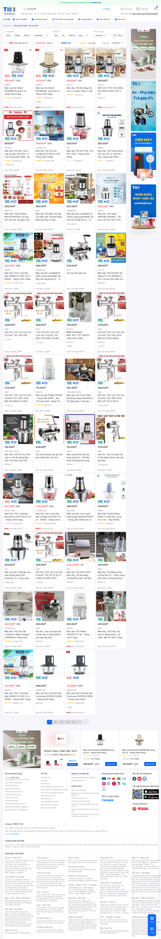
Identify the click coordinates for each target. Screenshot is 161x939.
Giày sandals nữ (49, 897)
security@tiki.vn (23, 810)
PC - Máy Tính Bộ (78, 894)
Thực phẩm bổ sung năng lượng (146, 891)
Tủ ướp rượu (154, 868)
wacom (117, 845)
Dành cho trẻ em (16, 890)
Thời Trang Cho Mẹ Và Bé (14, 860)
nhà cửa (61, 14)
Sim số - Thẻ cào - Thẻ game (118, 913)
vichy (28, 847)
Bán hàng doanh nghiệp (49, 805)
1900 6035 (15, 834)
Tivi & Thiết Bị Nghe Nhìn (113, 875)
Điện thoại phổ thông (16, 903)
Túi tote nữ (50, 923)
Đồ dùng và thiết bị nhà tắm (83, 907)
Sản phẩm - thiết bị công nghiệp (114, 873)
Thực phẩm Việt (24, 882)
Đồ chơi (27, 860)
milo (72, 845)
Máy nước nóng (145, 866)
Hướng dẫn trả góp (11, 801)
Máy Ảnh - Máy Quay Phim (143, 898)
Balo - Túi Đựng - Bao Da (145, 907)
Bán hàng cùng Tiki (78, 780)
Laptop (88, 894)
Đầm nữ (45, 860)
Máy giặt (139, 864)
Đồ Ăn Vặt (76, 926)
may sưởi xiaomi (143, 926)
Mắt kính (88, 869)
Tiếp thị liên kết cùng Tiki (50, 802)
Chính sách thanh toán (79, 798)
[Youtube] (139, 779)
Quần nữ (52, 860)
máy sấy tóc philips (147, 922)
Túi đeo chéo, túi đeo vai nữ (47, 921)
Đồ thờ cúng (76, 911)
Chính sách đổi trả (11, 798)
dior (13, 845)
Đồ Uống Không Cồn (81, 928)
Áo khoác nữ (53, 862)
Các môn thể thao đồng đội (146, 886)
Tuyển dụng (45, 784)
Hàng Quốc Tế (106, 858)
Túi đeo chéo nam (49, 930)
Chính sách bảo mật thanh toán (52, 787)
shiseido (8, 847)
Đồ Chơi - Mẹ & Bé (13, 858)
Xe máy (107, 922)
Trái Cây (8, 880)
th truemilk (30, 845)
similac (142, 845)
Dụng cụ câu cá (142, 884)
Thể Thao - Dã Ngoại (141, 873)
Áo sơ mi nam (51, 877)
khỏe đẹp (52, 14)
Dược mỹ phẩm (24, 926)
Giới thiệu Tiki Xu (47, 799)
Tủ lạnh (138, 862)
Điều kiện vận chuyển (48, 808)
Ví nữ (60, 921)
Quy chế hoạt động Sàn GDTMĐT (83, 777)
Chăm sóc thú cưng (75, 920)
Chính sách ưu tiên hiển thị (80, 801)
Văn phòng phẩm (118, 931)
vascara (8, 845)
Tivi (137, 866)
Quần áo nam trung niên (49, 886)
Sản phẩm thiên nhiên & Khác (17, 919)
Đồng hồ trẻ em (91, 881)
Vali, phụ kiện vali (90, 862)
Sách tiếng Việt (105, 931)
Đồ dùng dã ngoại (146, 877)
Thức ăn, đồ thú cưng (16, 892)
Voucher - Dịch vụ (108, 902)
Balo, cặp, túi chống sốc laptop (82, 861)
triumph (91, 845)
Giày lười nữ (55, 899)
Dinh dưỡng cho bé (16, 866)
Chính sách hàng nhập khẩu (15, 804)
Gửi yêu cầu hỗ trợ (11, 786)
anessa (124, 845)
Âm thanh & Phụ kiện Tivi (141, 860)
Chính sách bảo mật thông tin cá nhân (54, 790)
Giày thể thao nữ (150, 890)
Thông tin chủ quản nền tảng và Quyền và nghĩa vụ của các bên (85, 815)
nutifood (98, 845)
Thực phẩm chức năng (17, 914)
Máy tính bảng (15, 905)
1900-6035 (15, 777)
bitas (155, 845)
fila (32, 847)
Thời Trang (119, 860)
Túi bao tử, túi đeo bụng (56, 932)
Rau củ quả (13, 882)
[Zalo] (145, 779)
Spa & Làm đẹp (115, 907)
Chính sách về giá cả (78, 790)
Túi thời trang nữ (44, 918)
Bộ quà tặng (78, 930)
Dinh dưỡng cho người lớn (18, 868)
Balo (70, 860)
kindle (105, 845)
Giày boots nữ (45, 899)
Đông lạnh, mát (20, 884)
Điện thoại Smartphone (13, 901)
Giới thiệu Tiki (46, 777)
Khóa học (119, 905)
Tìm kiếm (106, 9)
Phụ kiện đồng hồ (79, 881)
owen (43, 845)
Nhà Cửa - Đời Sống (77, 898)
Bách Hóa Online (75, 917)
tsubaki (37, 847)
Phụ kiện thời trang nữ (76, 869)
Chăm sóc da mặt (11, 912)
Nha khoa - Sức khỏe (113, 911)
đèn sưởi (142, 920)
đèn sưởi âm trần (142, 934)
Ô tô (112, 922)
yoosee (131, 845)
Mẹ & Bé (114, 868)
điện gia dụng (26, 14)
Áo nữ (39, 860)
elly (68, 845)
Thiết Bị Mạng (81, 892)
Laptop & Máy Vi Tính (117, 872)
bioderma (62, 845)
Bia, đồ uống (13, 888)
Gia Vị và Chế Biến (79, 924)
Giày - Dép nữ (43, 892)
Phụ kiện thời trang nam (81, 870)
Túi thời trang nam (45, 927)
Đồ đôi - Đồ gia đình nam (53, 882)
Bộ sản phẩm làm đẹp (18, 925)
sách (68, 14)
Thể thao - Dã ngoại (110, 864)
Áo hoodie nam (46, 880)
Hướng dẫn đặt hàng (12, 789)
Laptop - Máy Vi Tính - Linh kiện (82, 885)
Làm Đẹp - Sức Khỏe (14, 909)
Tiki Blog (44, 780)
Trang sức (72, 878)
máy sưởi (135, 920)
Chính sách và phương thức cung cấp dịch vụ (84, 805)
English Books (112, 933)
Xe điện (121, 920)
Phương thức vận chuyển (14, 792)
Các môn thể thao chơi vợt (146, 887)
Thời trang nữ (42, 858)
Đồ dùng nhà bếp (11, 933)
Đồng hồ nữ (81, 878)
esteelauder (20, 845)
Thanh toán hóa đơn (107, 905)
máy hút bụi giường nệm (145, 929)
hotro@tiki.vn (23, 807)
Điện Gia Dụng (11, 930)
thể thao (74, 14)
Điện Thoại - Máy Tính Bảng (17, 898)
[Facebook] (134, 779)
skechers (78, 845)
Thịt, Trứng (16, 880)
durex (55, 845)
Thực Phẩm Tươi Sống (14, 877)
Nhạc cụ (85, 911)
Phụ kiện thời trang (76, 867)
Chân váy (52, 864)
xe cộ (36, 14)
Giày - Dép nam (43, 905)
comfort (149, 845)
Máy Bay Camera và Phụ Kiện (145, 912)
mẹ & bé (43, 14)
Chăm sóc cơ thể (16, 916)
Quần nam (50, 875)
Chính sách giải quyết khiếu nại (52, 793)
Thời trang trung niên (48, 868)
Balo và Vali (73, 858)
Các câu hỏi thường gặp (13, 783)
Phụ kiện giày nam (47, 912)
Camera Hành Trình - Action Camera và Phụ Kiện (145, 905)
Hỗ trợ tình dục (23, 924)
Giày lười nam (41, 908)
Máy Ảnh (151, 913)
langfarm (16, 847)
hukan (22, 847)
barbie (37, 845)
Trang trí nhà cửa (74, 901)
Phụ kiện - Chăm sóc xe (108, 920)
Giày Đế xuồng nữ (50, 901)
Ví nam (39, 930)
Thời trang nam (43, 873)
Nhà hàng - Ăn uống (112, 909)
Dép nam (48, 910)
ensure (49, 845)
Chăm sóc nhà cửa (18, 894)
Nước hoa (13, 924)
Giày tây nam (52, 908)
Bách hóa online (111, 870)
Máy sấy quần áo (143, 868)
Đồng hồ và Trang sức (77, 876)
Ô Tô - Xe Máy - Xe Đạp (110, 917)
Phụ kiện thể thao (146, 880)
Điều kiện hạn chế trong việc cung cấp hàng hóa (85, 794)
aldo (85, 845)
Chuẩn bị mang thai (16, 872)
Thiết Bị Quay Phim (144, 911)
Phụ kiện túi (59, 923)
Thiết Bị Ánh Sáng (145, 903)
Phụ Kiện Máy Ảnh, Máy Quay (142, 901)
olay (137, 845)
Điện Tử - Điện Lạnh (140, 858)
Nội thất (79, 905)
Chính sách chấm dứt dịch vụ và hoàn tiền (84, 810)
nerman (111, 845)
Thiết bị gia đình (24, 933)
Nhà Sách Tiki (106, 928)
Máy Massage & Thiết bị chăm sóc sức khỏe (19, 917)
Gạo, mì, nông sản (16, 886)
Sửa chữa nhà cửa (78, 903)
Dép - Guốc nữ (52, 895)
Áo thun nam (41, 875)
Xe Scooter (119, 922)
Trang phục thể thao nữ (140, 875)
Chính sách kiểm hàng (13, 795)
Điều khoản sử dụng (48, 796)
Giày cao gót (41, 895)
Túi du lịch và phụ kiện (81, 860)
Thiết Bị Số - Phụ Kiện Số (110, 883)
